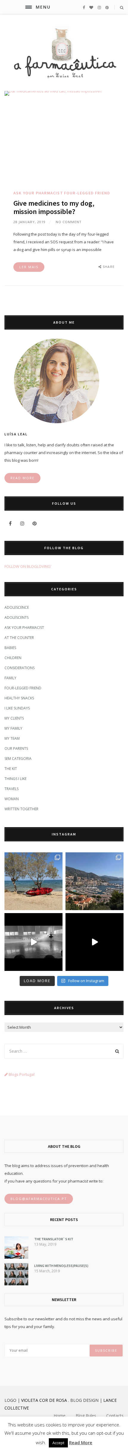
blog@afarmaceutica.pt (38, 1198)
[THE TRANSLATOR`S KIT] (16, 1257)
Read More (80, 1442)
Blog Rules (86, 1415)
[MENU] (28, 7)
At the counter (19, 637)
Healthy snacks (19, 698)
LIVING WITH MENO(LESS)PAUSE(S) (61, 1265)
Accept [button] (58, 1442)
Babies (10, 647)
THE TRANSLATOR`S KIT (53, 1239)
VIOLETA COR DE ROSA (44, 1400)
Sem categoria (18, 758)
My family (13, 728)
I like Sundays (17, 708)
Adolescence (16, 607)
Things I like (15, 778)
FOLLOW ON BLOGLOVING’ (27, 566)
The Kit (10, 768)
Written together (21, 808)
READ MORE (22, 478)
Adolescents (16, 617)
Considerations (19, 667)
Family (10, 677)
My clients (14, 718)
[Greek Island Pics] (33, 881)
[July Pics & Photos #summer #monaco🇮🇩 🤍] (94, 881)
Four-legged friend (87, 193)
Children (12, 657)
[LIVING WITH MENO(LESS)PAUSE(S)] (16, 1284)
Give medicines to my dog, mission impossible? (53, 207)
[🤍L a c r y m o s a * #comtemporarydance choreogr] (94, 942)
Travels (11, 788)
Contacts (115, 1415)
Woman (11, 798)
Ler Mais (28, 267)
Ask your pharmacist (38, 193)
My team (12, 738)
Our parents (16, 748)
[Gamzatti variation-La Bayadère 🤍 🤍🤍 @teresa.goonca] (33, 942)
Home (59, 1415)
